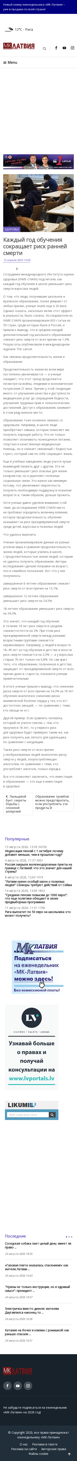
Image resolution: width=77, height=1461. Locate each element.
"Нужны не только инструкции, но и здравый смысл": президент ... (37, 1289)
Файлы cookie (38, 1454)
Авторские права (53, 1449)
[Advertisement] (38, 113)
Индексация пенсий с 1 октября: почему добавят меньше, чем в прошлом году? (34, 853)
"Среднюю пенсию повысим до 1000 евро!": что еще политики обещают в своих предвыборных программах (36, 898)
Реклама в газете (45, 1444)
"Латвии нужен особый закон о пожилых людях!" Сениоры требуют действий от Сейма (38, 883)
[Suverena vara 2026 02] (38, 161)
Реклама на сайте (24, 1449)
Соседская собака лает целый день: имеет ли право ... (38, 1245)
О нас (24, 1444)
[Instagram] (72, 47)
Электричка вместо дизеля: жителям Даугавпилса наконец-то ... (32, 1310)
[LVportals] (31, 1047)
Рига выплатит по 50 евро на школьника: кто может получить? (38, 913)
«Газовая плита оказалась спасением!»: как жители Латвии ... (36, 1267)
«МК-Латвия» (50, 1437)
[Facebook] (56, 47)
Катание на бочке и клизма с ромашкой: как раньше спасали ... (37, 1332)
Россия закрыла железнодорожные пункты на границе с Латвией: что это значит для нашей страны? (38, 868)
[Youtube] (64, 47)
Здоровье (11, 229)
